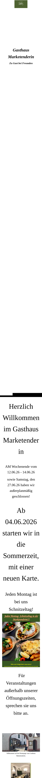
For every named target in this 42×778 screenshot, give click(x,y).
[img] (21, 202)
